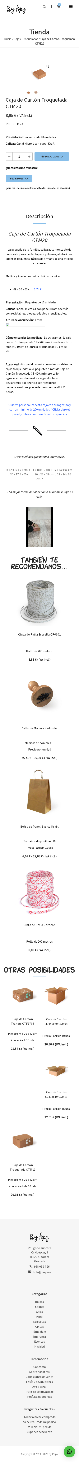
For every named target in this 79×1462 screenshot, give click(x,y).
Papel (39, 1317)
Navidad (39, 1346)
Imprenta (39, 1336)
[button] (47, 66)
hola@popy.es (42, 1272)
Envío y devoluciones (39, 1382)
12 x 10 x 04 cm (18, 470)
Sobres (39, 1307)
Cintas (39, 1326)
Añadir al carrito (52, 156)
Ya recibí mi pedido (40, 1427)
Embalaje (39, 1331)
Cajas (17, 39)
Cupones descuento (39, 1432)
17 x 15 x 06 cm (62, 470)
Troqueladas (30, 39)
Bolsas (39, 1302)
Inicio (8, 39)
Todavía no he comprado (40, 1417)
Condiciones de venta (39, 1377)
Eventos (39, 1341)
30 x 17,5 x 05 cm (20, 474)
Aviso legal (39, 1387)
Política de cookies (39, 1396)
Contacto (39, 1367)
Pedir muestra (19, 178)
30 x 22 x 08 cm (44, 474)
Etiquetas (39, 1321)
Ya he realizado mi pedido (39, 1422)
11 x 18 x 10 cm (40, 470)
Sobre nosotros (39, 1372)
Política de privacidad (39, 1392)
